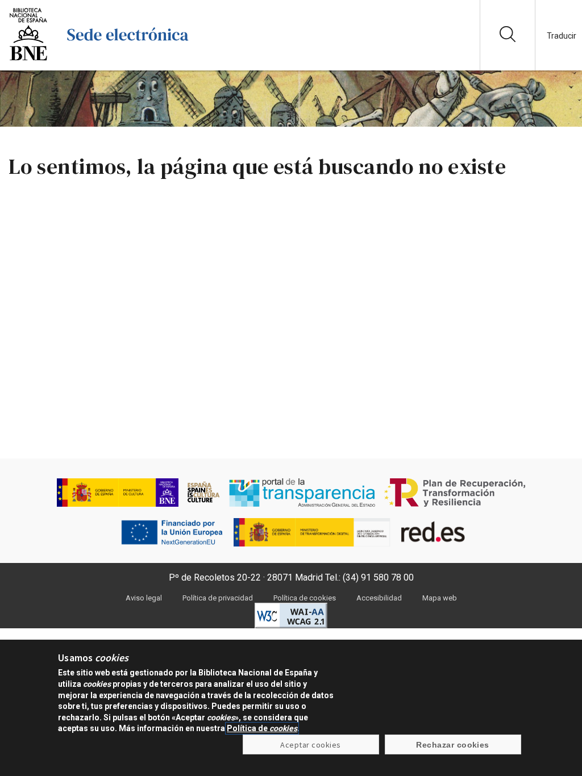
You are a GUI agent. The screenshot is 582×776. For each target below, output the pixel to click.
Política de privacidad (217, 598)
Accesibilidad (379, 598)
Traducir (561, 35)
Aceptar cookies (310, 745)
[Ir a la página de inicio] (128, 59)
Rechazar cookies (452, 744)
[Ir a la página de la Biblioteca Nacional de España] (28, 59)
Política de (262, 728)
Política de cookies (304, 598)
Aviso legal (144, 598)
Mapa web (439, 598)
